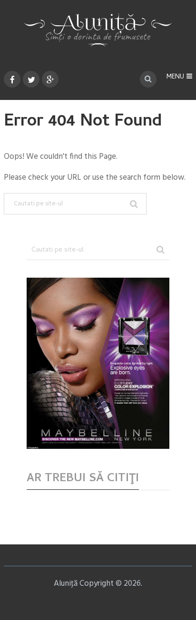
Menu (175, 77)
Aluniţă (66, 583)
